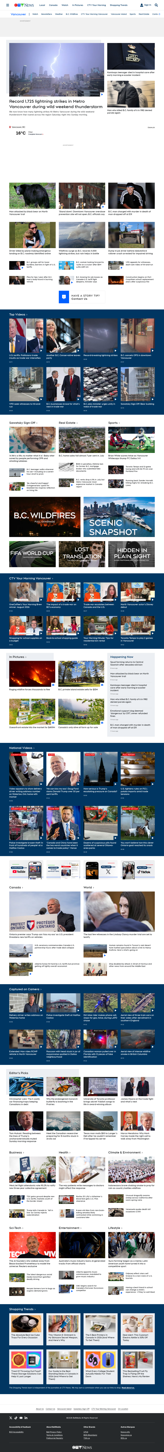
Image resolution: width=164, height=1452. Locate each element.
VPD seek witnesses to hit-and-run (25, 405)
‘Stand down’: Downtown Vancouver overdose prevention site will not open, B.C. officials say (82, 212)
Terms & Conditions (54, 1435)
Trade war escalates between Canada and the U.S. (99, 605)
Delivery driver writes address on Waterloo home (26, 1016)
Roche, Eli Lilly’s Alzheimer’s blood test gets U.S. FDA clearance (89, 1198)
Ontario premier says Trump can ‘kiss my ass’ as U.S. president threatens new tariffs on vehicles (41, 935)
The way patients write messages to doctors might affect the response (81, 1186)
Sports (133, 14)
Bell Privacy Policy (54, 1432)
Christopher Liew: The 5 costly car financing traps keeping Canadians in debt (24, 1102)
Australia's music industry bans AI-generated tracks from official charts (82, 1262)
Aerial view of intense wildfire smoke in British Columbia (135, 1052)
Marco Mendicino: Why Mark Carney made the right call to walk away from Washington (135, 1136)
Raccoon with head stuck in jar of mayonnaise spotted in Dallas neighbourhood (63, 1054)
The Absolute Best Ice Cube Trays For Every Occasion (25, 1336)
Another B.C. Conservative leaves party (63, 356)
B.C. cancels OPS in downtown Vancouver (136, 356)
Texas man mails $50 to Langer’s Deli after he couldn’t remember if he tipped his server (100, 1136)
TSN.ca (87, 1438)
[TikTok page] (15, 1417)
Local (42, 5)
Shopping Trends (118, 5)
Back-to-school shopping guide (62, 638)
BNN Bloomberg (90, 1435)
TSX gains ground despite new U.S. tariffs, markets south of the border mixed (40, 1198)
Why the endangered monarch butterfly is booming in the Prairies (62, 1102)
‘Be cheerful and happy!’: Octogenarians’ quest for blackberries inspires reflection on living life (41, 486)
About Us (40, 1409)
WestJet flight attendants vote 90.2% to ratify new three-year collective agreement (32, 1186)
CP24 (86, 1432)
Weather (59, 14)
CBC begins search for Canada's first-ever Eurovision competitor (89, 1288)
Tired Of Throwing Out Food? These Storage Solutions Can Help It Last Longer (26, 1374)
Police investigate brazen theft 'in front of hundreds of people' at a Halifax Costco (26, 845)
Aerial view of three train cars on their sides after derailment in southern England (137, 1018)
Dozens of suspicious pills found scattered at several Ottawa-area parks (100, 845)
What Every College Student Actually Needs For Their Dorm (100, 1374)
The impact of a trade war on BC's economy (61, 605)
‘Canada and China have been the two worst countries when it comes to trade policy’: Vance (62, 845)
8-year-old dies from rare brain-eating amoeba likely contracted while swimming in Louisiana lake (90, 1213)
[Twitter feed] (10, 1417)
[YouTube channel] (21, 1417)
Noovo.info (125, 1432)
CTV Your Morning (96, 5)
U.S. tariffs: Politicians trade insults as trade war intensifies (25, 356)
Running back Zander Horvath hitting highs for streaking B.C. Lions (139, 483)
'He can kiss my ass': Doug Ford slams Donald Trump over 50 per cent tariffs (63, 791)
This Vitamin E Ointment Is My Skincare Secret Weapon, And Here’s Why (63, 1338)
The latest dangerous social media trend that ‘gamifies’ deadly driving (39, 1276)
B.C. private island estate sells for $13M (78, 689)
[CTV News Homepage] (24, 5)
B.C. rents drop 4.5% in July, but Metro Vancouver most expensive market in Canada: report (90, 483)
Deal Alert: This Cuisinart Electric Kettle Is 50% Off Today (135, 1338)
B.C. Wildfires (72, 14)
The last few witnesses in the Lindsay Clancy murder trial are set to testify (118, 935)
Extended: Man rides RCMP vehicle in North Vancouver (23, 1052)
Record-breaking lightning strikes (101, 355)
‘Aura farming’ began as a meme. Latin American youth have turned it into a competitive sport (128, 1264)
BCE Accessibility (16, 1432)
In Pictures (77, 5)
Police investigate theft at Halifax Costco (63, 1016)
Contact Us (50, 1409)
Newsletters (46, 14)
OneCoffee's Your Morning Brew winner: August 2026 (25, 605)
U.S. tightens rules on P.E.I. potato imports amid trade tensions (134, 791)
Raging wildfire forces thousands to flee (29, 689)
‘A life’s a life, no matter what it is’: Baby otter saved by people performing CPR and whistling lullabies (32, 458)
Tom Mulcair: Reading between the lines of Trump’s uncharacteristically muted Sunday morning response (25, 1137)
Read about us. (128, 1388)
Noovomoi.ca (126, 1435)
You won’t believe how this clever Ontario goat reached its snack (137, 844)
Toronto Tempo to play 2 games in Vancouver (137, 639)
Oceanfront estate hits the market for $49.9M (32, 727)
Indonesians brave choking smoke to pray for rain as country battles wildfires (131, 1186)
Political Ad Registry (54, 1438)
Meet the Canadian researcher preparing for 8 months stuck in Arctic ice (62, 1136)
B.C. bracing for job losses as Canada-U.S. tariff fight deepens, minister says (89, 279)
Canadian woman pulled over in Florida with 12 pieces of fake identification (100, 1054)
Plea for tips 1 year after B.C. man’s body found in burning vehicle (40, 279)
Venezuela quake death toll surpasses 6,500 (138, 1210)
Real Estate (144, 14)
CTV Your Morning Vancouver (94, 14)
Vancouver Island (119, 14)
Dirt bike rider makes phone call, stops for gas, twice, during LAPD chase (100, 1018)
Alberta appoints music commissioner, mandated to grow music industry (88, 1274)
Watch (65, 5)
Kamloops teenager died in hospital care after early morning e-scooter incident (131, 73)
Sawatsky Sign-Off (81, 1409)
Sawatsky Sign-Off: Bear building (137, 404)
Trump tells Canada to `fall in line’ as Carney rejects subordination (40, 1212)
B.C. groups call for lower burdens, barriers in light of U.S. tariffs (41, 264)
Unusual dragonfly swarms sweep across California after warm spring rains (139, 1197)
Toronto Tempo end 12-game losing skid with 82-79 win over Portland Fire (139, 469)
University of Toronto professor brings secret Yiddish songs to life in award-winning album (99, 1102)
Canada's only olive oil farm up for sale (78, 727)
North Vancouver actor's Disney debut (137, 605)
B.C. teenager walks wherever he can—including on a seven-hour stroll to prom (40, 471)
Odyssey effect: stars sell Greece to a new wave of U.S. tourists (139, 1275)
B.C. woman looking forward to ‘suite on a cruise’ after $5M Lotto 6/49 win (90, 264)
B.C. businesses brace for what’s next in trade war (63, 405)
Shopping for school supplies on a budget (25, 639)
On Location (123, 1409)
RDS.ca (124, 1438)
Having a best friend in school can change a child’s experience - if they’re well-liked (140, 1289)
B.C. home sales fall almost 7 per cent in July (81, 455)
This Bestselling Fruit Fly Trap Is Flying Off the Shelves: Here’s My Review (136, 1374)
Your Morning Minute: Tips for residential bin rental (99, 639)
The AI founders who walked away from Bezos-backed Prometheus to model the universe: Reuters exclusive (29, 1264)
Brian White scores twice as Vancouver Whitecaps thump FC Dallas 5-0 (128, 457)
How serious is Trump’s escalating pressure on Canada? (100, 790)
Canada (53, 5)
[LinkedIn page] (26, 1417)
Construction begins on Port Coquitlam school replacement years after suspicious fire (140, 279)
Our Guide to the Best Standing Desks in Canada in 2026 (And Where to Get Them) (63, 1375)
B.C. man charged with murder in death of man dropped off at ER (129, 212)
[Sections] (7, 5)
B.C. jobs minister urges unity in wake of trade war (99, 405)
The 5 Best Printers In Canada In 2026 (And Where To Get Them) (100, 1338)
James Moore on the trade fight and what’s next (137, 1100)
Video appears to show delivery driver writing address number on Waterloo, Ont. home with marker (25, 793)
